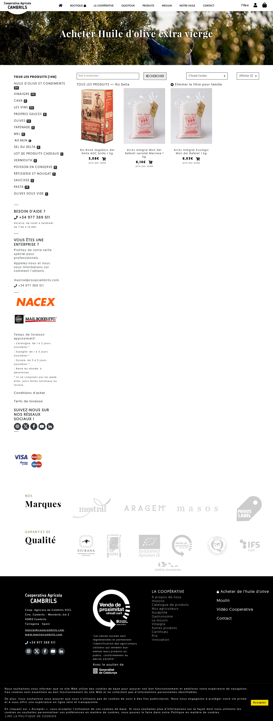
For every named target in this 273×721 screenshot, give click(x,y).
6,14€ (141, 162)
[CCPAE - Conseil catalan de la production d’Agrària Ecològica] (113, 545)
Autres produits (164, 628)
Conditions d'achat (29, 393)
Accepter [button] (259, 702)
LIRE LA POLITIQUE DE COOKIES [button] (30, 716)
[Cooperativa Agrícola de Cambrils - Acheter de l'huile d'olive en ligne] (60, 5)
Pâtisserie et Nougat (34, 173)
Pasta (21, 187)
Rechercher (155, 76)
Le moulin (160, 620)
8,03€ (188, 159)
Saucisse (23, 180)
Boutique (76, 5)
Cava (20, 100)
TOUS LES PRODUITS (93, 84)
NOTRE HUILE (187, 5)
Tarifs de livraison (28, 401)
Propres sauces (30, 114)
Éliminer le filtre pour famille (198, 84)
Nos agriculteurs (165, 608)
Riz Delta (122, 84)
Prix (155, 636)
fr (243, 5)
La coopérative (104, 5)
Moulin (167, 5)
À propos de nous (167, 597)
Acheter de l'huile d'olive (244, 592)
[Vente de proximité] (182, 545)
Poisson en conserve (35, 167)
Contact (208, 5)
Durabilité (160, 612)
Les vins (23, 107)
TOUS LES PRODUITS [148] (35, 77)
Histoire (158, 601)
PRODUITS (148, 5)
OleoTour (128, 5)
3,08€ (94, 159)
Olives (22, 120)
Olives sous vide (30, 193)
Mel (19, 134)
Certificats (160, 632)
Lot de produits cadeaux (38, 153)
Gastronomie (162, 616)
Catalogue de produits (170, 605)
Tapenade (24, 127)
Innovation (160, 639)
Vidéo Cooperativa (235, 610)
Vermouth (25, 160)
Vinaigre (24, 94)
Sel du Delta (26, 147)
